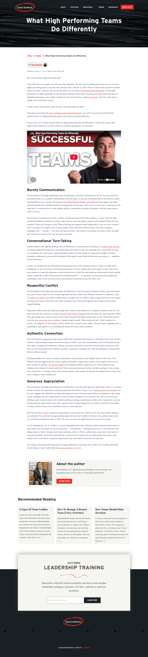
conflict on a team (36, 298)
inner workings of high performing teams (65, 113)
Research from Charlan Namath (72, 314)
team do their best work (67, 448)
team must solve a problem (49, 320)
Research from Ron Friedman (105, 390)
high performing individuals (93, 91)
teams (58, 116)
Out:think (86, 648)
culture (46, 413)
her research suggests (56, 365)
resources (94, 97)
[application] (93, 7)
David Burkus (25, 3)
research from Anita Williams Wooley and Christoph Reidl (79, 202)
